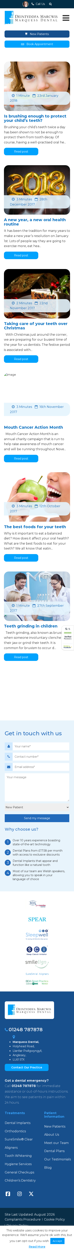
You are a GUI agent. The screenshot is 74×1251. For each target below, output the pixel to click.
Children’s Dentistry (20, 1180)
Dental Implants (17, 1123)
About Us (51, 1134)
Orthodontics (15, 1131)
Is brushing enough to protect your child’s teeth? (35, 118)
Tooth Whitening (18, 1156)
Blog (48, 1167)
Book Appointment (39, 44)
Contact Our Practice (26, 1067)
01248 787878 (26, 1029)
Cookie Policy (54, 1219)
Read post (21, 151)
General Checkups (19, 1172)
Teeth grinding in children (30, 626)
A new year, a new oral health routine (35, 222)
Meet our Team (56, 1143)
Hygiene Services (18, 1164)
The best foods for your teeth (35, 526)
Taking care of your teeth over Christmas (35, 325)
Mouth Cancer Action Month (33, 427)
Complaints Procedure (23, 1219)
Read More (37, 1246)
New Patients (39, 34)
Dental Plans (54, 1151)
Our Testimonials (57, 1159)
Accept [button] (57, 1240)
